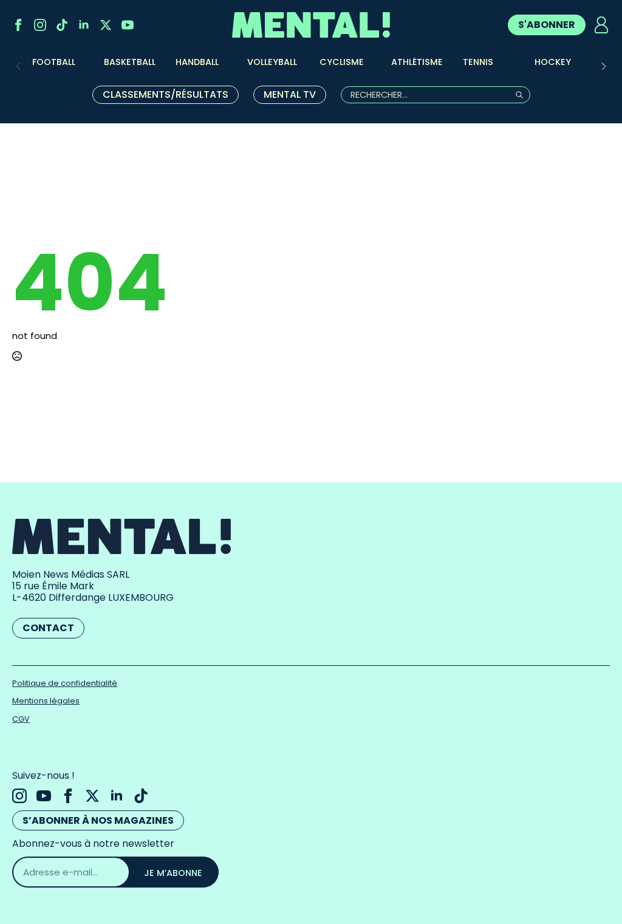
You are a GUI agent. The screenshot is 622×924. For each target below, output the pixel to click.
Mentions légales (46, 701)
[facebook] (18, 25)
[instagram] (40, 25)
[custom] (62, 25)
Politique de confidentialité (64, 683)
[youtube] (127, 25)
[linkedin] (84, 25)
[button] (603, 66)
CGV (21, 719)
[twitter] (106, 25)
